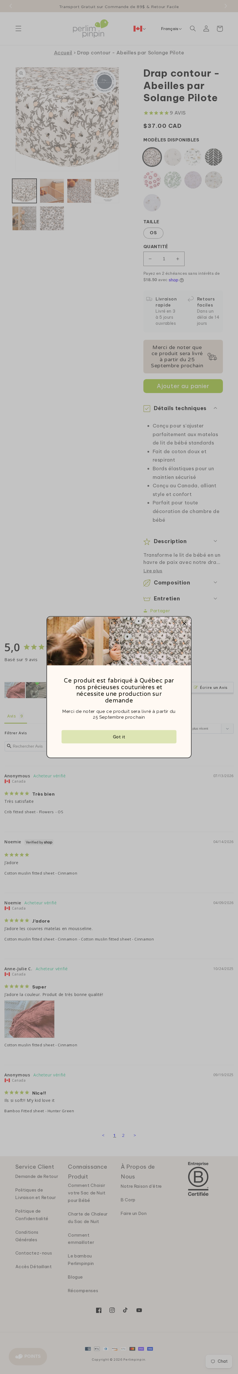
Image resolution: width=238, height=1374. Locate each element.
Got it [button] (119, 736)
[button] (184, 623)
